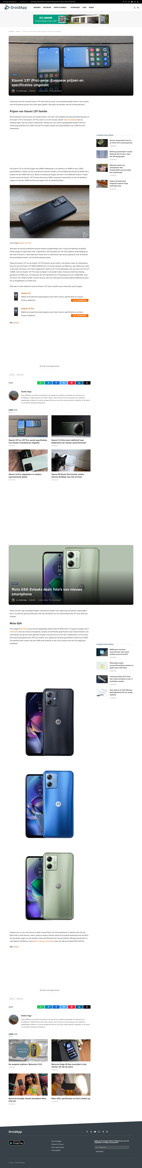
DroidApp (11, 31)
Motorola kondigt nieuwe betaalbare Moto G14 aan (27, 1099)
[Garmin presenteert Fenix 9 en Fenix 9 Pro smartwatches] (102, 143)
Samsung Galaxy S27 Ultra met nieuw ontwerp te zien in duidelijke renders (121, 679)
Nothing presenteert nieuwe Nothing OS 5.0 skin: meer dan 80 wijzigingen (54, 2)
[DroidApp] (16, 7)
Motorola (20, 999)
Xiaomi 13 (25, 293)
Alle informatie (79, 300)
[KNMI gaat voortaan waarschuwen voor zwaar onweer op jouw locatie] (102, 652)
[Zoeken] (138, 7)
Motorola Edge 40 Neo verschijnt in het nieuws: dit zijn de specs (68, 1065)
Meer (91, 7)
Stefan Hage (23, 91)
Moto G (12, 999)
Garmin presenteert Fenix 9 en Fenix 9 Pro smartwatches (121, 141)
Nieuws (37, 7)
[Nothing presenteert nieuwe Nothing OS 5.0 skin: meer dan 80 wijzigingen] (102, 154)
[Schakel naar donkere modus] (134, 7)
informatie (14, 632)
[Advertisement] (50, 148)
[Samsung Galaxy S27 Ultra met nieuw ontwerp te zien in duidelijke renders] (102, 679)
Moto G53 (23, 629)
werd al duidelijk (70, 120)
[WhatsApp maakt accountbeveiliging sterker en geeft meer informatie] (102, 666)
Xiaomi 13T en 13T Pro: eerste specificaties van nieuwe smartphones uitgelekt (28, 441)
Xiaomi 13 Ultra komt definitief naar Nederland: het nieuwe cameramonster (68, 441)
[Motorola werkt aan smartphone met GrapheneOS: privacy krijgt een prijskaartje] (102, 168)
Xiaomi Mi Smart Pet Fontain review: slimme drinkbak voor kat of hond (67, 475)
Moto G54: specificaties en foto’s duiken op (70, 1098)
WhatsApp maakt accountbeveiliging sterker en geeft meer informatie (121, 665)
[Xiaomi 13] (16, 300)
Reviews (47, 7)
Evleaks (16, 947)
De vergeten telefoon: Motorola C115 (25, 1064)
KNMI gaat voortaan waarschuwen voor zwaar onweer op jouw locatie (119, 652)
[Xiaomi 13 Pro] (16, 315)
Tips (84, 7)
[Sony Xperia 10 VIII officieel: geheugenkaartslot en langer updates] (102, 693)
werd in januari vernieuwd (43, 941)
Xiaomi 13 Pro (27, 308)
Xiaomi (12, 374)
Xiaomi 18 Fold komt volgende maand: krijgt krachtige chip (119, 183)
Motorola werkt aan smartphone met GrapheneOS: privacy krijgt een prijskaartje (120, 168)
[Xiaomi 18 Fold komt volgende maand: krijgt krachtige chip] (102, 184)
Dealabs (16, 323)
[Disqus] (50, 514)
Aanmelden (99, 1151)
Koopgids (75, 7)
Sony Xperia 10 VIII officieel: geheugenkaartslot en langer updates (121, 692)
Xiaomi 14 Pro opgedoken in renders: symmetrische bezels (25, 475)
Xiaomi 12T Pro (25, 243)
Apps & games (60, 7)
